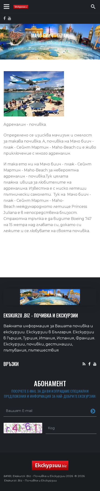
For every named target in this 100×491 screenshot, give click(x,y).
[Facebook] (89, 364)
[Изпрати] (93, 411)
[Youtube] (95, 364)
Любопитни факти (57, 42)
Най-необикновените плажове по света (35, 48)
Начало (35, 42)
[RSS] (84, 364)
